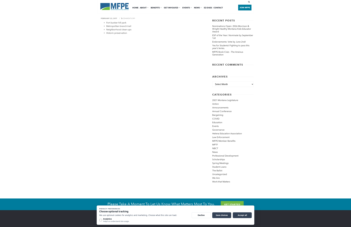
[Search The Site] (249, 2)
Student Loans (219, 167)
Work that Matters (221, 181)
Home (135, 8)
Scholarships (218, 159)
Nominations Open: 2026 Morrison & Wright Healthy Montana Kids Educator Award (231, 29)
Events (186, 8)
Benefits (155, 8)
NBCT (215, 148)
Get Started (232, 204)
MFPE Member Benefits (223, 141)
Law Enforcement (221, 137)
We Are (216, 178)
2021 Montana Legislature (225, 100)
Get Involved (171, 8)
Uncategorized (219, 174)
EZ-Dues (208, 8)
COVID (215, 118)
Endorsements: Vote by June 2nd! (229, 41)
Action (215, 104)
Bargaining (217, 115)
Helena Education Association (227, 133)
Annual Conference (222, 111)
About (143, 8)
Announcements (220, 107)
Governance (218, 130)
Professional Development (225, 155)
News (197, 8)
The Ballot (217, 170)
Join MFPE (245, 7)
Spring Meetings (220, 163)
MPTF (215, 144)
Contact (218, 8)
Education (217, 122)
